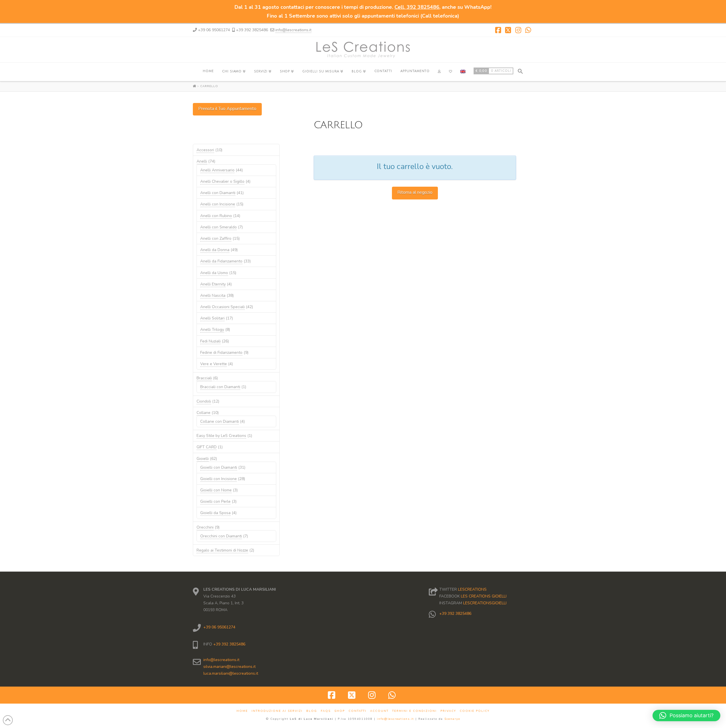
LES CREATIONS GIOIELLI (483, 596)
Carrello (209, 86)
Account (379, 711)
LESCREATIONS (472, 589)
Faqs (326, 711)
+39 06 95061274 (219, 627)
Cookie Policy (474, 711)
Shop (339, 711)
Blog (311, 711)
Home (242, 711)
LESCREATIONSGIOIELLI (484, 603)
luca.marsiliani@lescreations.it (230, 673)
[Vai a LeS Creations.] (195, 86)
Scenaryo (452, 719)
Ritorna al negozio (414, 192)
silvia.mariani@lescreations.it (229, 666)
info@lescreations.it (293, 30)
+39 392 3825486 (228, 644)
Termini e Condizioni (414, 711)
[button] (520, 70)
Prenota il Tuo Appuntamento (227, 109)
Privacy (448, 711)
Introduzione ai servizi (277, 711)
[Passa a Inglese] (462, 72)
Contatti (357, 711)
